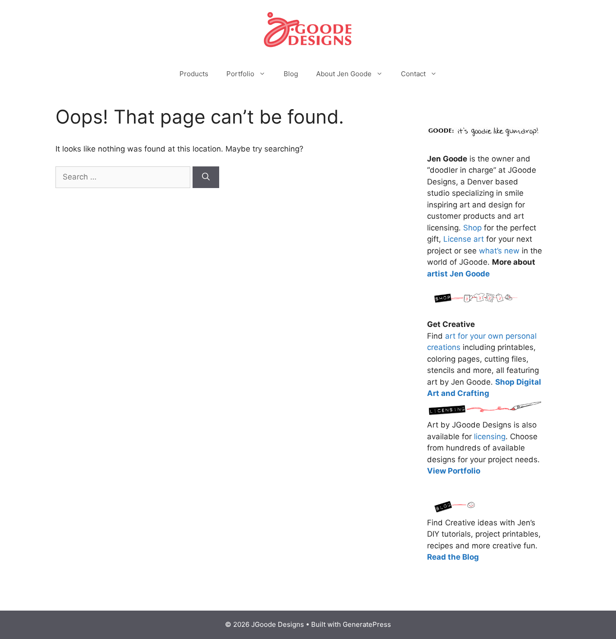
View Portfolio (453, 470)
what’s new (499, 250)
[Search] (206, 177)
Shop (472, 227)
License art (463, 239)
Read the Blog (453, 556)
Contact (413, 73)
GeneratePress (367, 624)
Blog (291, 73)
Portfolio (240, 73)
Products (193, 73)
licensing (490, 436)
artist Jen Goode (458, 273)
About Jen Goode (344, 73)
